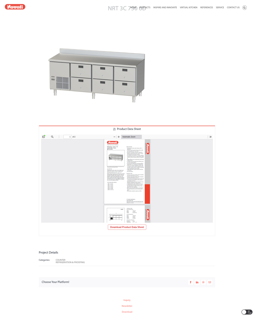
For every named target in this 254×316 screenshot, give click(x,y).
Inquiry (127, 300)
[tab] (127, 129)
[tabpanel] (127, 184)
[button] (245, 7)
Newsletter (127, 306)
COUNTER (60, 260)
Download (127, 312)
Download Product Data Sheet (127, 227)
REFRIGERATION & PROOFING (70, 262)
